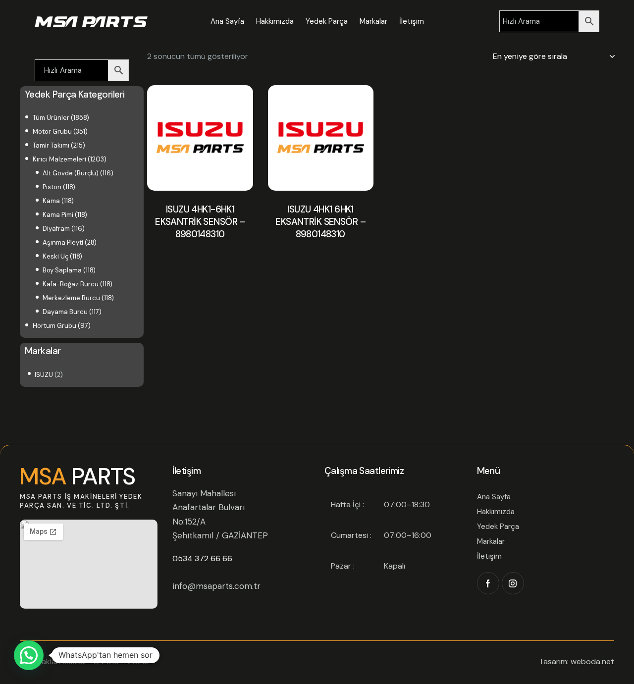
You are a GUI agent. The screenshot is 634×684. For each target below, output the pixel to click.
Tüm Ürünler (51, 117)
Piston (52, 187)
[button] (29, 655)
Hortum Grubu (54, 325)
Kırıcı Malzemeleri (59, 159)
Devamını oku (200, 259)
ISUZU (44, 374)
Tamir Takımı (51, 145)
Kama (51, 201)
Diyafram (56, 228)
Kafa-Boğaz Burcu (71, 284)
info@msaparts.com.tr (216, 585)
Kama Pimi (58, 214)
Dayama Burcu (65, 312)
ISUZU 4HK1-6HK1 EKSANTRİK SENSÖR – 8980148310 (200, 222)
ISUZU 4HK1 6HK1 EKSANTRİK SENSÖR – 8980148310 (320, 222)
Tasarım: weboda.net (576, 661)
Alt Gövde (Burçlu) (71, 173)
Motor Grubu (52, 131)
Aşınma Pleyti (63, 242)
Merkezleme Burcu (71, 298)
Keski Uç (55, 256)
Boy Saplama (62, 270)
